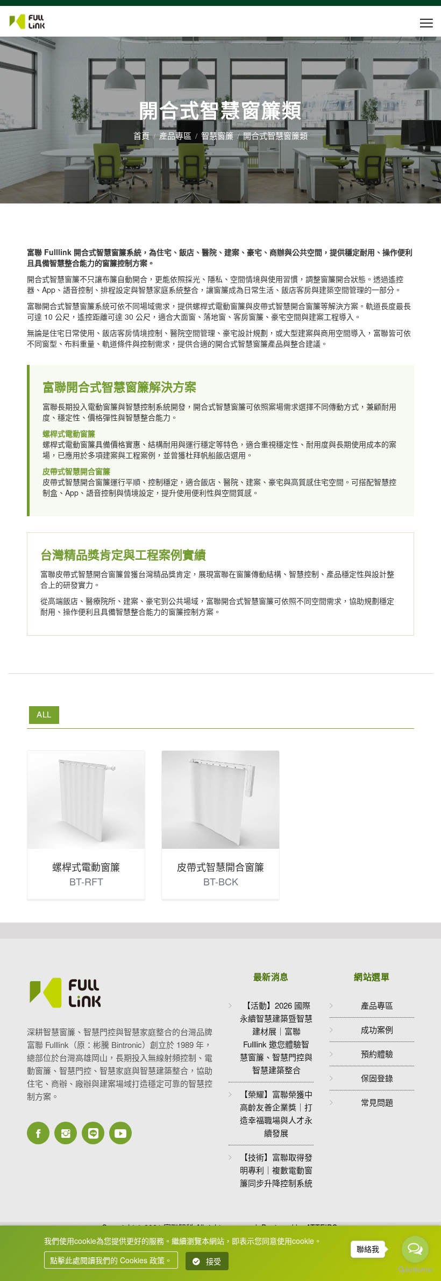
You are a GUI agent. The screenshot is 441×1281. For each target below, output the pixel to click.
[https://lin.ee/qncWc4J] (93, 1133)
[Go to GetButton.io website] (415, 1269)
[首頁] (38, 21)
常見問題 (377, 1102)
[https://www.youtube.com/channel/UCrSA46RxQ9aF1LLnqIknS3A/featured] (120, 1133)
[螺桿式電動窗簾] (86, 800)
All (44, 714)
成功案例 (377, 1029)
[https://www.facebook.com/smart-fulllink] (38, 1133)
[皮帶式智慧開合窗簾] (220, 800)
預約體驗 (377, 1053)
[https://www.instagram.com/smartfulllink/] (65, 1133)
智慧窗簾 (217, 135)
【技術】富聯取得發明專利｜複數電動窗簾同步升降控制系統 (276, 1169)
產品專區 (175, 135)
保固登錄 (377, 1077)
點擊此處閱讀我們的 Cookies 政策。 (111, 1260)
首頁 (141, 135)
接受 (214, 1261)
